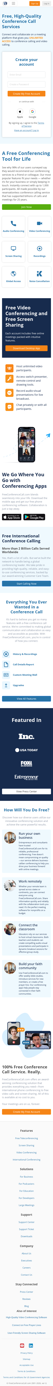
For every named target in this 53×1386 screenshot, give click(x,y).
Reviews (26, 1299)
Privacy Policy (27, 1353)
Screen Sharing (26, 1145)
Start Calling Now (26, 583)
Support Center (27, 1222)
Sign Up (34, 3)
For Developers (26, 1198)
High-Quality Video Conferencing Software (26, 1317)
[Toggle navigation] (13, 3)
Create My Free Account (26, 93)
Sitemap (26, 1359)
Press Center (26, 1291)
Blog (26, 1306)
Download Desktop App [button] (26, 348)
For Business (26, 1176)
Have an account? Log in (26, 130)
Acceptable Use (27, 1365)
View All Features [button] (26, 698)
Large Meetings (26, 1205)
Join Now (26, 207)
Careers (27, 1267)
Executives (26, 1260)
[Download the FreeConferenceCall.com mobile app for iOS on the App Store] (11, 516)
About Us (26, 1253)
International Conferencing (26, 1159)
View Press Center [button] (26, 791)
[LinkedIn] (31, 1345)
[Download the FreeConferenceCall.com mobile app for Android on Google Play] (34, 516)
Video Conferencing (26, 1152)
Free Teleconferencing (26, 1138)
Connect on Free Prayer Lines (26, 1325)
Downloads (26, 1236)
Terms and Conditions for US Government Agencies (26, 1377)
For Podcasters (26, 1183)
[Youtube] (22, 1345)
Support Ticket (26, 1229)
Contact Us (26, 1274)
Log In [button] (46, 3)
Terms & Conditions (26, 1371)
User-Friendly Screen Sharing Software (27, 1333)
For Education (26, 1190)
